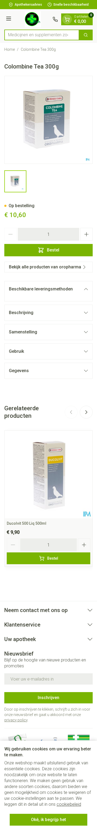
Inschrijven (48, 697)
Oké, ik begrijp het (48, 819)
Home (9, 49)
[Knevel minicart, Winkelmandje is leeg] (67, 19)
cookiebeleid (69, 804)
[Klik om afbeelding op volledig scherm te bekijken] (48, 120)
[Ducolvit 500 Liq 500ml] (48, 474)
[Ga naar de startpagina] (32, 19)
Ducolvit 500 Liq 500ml (26, 523)
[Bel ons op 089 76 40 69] (55, 19)
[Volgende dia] (86, 412)
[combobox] (41, 35)
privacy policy (15, 720)
